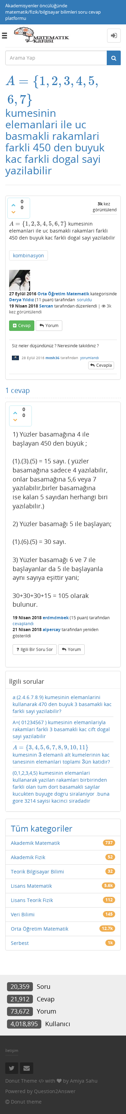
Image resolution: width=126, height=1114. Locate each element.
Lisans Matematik (31, 885)
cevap (24, 325)
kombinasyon (28, 255)
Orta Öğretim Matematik (63, 294)
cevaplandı (23, 624)
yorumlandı (89, 357)
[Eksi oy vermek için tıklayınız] (13, 212)
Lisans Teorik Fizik (32, 900)
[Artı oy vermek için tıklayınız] (13, 205)
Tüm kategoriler (41, 828)
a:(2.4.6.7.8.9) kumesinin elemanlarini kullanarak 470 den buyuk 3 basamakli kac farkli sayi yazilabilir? (62, 704)
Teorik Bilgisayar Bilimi (37, 871)
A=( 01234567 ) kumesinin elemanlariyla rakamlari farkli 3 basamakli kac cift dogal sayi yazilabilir (61, 729)
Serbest (20, 943)
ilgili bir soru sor (37, 649)
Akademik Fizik (28, 857)
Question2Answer (55, 1091)
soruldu (84, 300)
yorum (52, 325)
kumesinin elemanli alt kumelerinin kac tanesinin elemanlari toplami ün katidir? (61, 754)
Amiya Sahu (84, 1080)
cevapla (104, 365)
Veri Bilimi (23, 914)
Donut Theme (21, 1080)
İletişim (11, 1050)
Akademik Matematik (35, 843)
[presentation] (51, 81)
